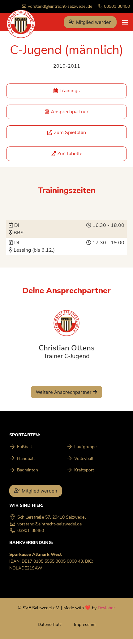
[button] (125, 22)
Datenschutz (50, 624)
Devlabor (106, 608)
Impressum (85, 624)
